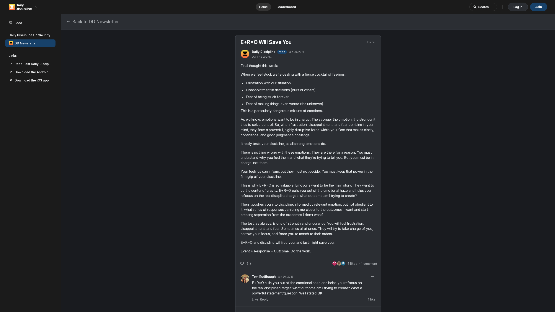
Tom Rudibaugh (264, 276)
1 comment (369, 263)
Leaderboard (286, 7)
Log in (517, 7)
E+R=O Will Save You (266, 42)
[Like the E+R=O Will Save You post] (242, 263)
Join (538, 7)
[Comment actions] (372, 276)
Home (263, 7)
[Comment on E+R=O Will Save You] (249, 263)
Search (483, 7)
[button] (30, 43)
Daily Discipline (264, 52)
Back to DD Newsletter (95, 21)
